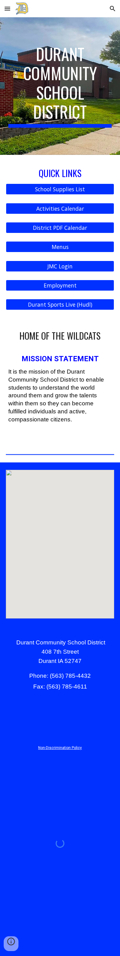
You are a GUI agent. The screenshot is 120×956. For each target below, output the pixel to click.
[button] (7, 8)
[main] (60, 86)
